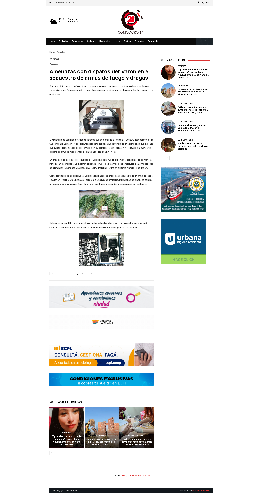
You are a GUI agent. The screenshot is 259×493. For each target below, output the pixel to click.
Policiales (61, 52)
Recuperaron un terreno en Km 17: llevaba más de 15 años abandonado (101, 442)
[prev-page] (51, 453)
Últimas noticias (136, 435)
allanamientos (57, 274)
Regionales (101, 435)
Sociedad (66, 433)
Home (52, 52)
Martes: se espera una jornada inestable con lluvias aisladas (193, 146)
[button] (206, 41)
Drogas (85, 274)
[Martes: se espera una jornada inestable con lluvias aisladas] (168, 145)
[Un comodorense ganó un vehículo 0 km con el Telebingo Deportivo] (168, 127)
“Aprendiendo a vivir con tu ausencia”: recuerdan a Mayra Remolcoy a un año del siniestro (67, 440)
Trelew (94, 274)
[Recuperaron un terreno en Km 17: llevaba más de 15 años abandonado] (102, 427)
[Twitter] (203, 3)
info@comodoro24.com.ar (135, 475)
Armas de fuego (72, 274)
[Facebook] (198, 3)
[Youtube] (207, 3)
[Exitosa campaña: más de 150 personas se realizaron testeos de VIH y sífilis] (136, 427)
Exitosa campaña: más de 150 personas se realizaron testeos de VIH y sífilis (137, 442)
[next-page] (56, 453)
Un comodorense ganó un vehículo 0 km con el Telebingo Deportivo (192, 128)
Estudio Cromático (201, 490)
